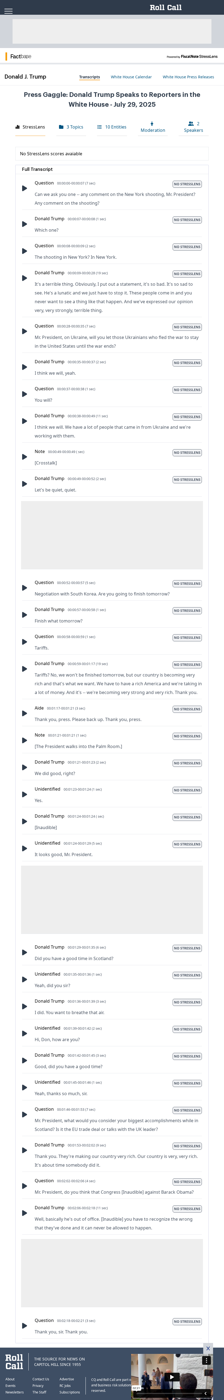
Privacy (38, 1385)
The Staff (39, 1392)
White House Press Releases (188, 76)
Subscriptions (70, 1392)
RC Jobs (65, 1385)
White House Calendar (131, 76)
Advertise (67, 1379)
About (9, 1379)
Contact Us (41, 1379)
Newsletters (14, 1392)
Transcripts (89, 76)
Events (10, 1385)
